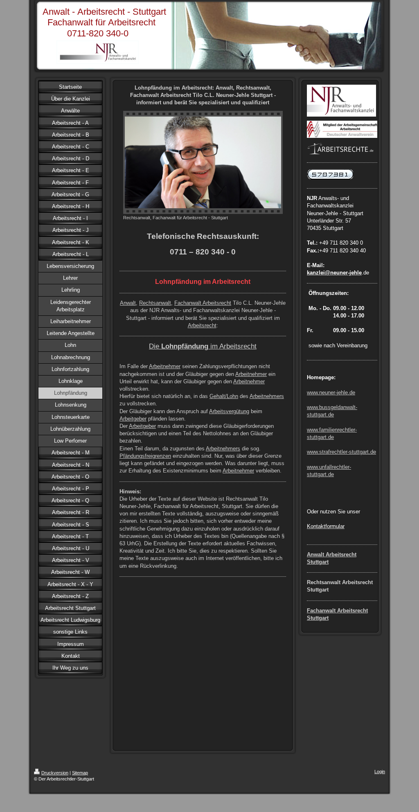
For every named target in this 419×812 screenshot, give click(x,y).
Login (379, 771)
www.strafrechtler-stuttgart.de (341, 452)
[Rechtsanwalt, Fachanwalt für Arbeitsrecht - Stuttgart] (203, 162)
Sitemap (80, 772)
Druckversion (54, 772)
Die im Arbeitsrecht (203, 346)
